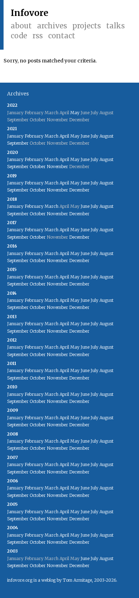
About (21, 25)
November (57, 166)
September (18, 143)
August (106, 136)
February (34, 136)
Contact (61, 35)
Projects (86, 25)
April (64, 136)
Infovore (29, 12)
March (51, 136)
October (38, 166)
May (74, 112)
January (15, 136)
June (85, 136)
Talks (115, 25)
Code (19, 35)
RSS (37, 35)
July (94, 136)
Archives (52, 25)
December (79, 190)
